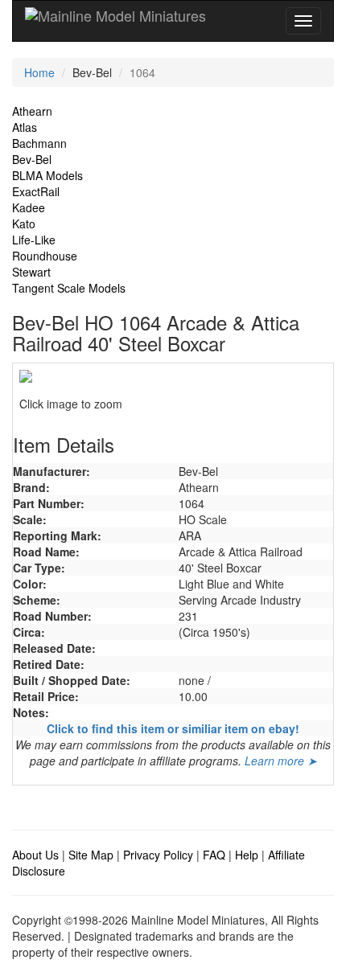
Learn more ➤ (281, 761)
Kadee (28, 207)
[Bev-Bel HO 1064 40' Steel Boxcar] (173, 376)
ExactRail (36, 191)
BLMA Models (47, 175)
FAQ (214, 855)
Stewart (31, 272)
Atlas (24, 127)
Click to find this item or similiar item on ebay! (173, 728)
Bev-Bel (31, 159)
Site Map (90, 855)
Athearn (32, 111)
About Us (35, 855)
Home (39, 72)
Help (246, 855)
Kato (23, 223)
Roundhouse (44, 256)
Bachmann (39, 143)
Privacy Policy (158, 855)
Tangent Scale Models (69, 288)
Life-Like (34, 240)
